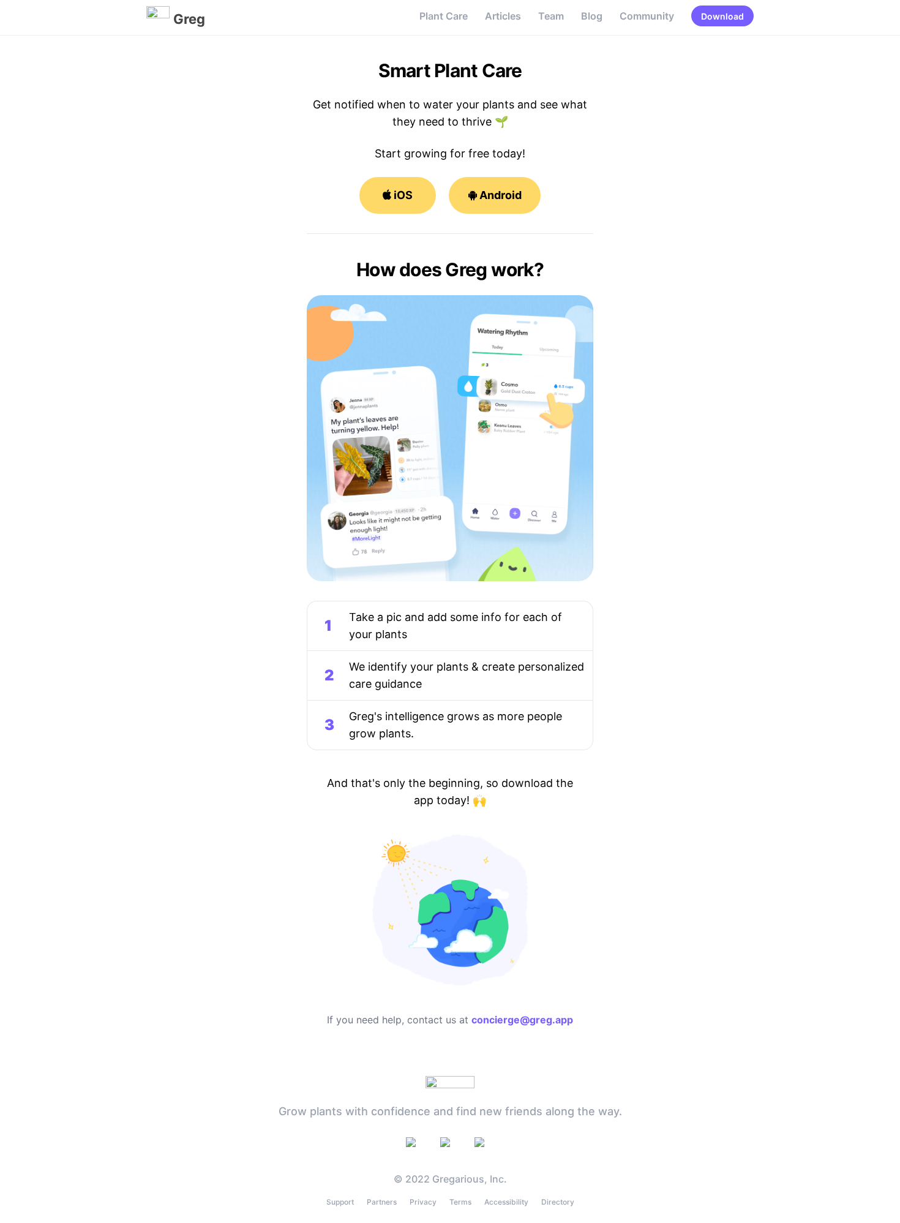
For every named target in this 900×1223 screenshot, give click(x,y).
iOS (402, 195)
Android (499, 195)
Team (551, 16)
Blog (591, 16)
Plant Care (443, 16)
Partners (382, 1201)
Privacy (423, 1201)
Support (340, 1201)
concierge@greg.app (522, 1020)
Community (647, 16)
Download (722, 16)
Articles (503, 16)
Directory (557, 1201)
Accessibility (506, 1201)
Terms (460, 1201)
